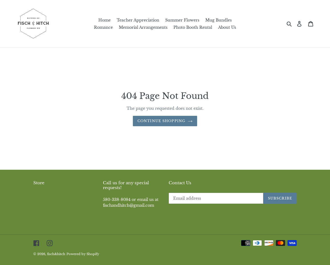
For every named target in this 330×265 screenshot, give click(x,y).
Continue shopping (161, 121)
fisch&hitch (56, 254)
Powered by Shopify (82, 254)
